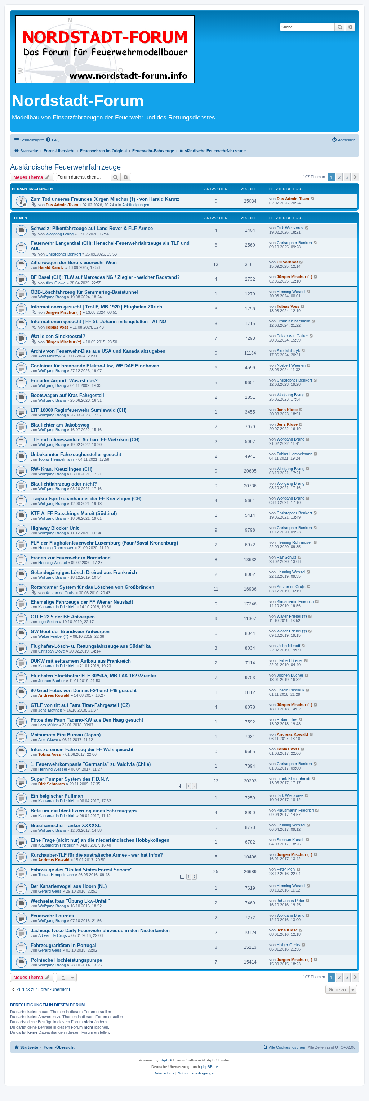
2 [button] (339, 177)
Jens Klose (287, 409)
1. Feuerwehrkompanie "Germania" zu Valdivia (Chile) (91, 764)
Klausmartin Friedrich (56, 607)
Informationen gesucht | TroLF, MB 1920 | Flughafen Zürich (96, 307)
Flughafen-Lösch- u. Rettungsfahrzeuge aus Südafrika (91, 646)
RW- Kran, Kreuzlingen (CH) (61, 469)
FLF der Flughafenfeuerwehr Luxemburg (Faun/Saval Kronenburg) (104, 543)
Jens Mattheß (50, 710)
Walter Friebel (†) (292, 616)
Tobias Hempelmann (56, 459)
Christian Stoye (51, 651)
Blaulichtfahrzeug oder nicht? (64, 484)
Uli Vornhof (287, 262)
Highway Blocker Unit (55, 528)
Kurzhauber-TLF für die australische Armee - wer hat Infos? (97, 855)
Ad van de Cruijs (60, 593)
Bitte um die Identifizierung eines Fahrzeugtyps (84, 810)
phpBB (165, 1060)
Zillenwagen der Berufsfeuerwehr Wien (74, 262)
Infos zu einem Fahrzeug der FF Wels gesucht (82, 749)
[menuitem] (52, 140)
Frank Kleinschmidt (293, 321)
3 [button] (347, 177)
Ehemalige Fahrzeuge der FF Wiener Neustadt (82, 602)
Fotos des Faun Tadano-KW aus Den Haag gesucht (87, 720)
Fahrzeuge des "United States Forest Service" (81, 869)
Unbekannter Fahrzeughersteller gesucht (76, 454)
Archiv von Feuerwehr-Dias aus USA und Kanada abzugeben (98, 351)
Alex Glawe (56, 283)
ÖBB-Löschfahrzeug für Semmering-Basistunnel (84, 292)
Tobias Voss (288, 306)
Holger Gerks (289, 945)
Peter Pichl (286, 869)
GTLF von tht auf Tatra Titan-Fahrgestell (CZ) (80, 705)
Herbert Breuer (290, 660)
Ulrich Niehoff (288, 646)
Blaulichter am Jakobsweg (60, 425)
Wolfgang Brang (60, 234)
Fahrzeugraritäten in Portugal (63, 945)
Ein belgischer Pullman (57, 796)
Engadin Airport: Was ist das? (64, 380)
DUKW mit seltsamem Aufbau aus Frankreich (81, 661)
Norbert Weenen (291, 365)
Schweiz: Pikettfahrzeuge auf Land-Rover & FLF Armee (92, 228)
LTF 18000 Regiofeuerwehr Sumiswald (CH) (78, 410)
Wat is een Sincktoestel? (58, 336)
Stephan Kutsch (290, 840)
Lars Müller (48, 725)
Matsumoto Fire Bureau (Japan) (66, 734)
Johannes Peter (290, 900)
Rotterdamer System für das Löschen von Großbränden (92, 587)
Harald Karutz (51, 267)
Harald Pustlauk (290, 690)
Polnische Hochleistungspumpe (66, 960)
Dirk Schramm (51, 784)
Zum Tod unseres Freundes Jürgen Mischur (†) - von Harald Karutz (105, 199)
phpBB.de (209, 1067)
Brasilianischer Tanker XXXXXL (66, 825)
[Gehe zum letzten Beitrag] (312, 199)
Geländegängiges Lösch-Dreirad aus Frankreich (84, 572)
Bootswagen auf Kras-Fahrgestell (67, 395)
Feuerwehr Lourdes (52, 916)
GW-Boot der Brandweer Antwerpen (70, 631)
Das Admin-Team (62, 205)
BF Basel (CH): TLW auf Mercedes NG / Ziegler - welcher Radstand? (105, 277)
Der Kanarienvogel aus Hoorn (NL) (69, 886)
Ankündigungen (135, 205)
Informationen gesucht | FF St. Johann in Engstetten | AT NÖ (98, 321)
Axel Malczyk (50, 356)
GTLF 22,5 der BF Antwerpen (63, 616)
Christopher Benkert (63, 254)
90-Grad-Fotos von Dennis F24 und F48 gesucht (84, 690)
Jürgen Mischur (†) (294, 277)
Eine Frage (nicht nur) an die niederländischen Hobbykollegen (100, 840)
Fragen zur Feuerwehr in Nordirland (71, 557)
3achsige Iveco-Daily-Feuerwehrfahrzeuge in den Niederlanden (100, 930)
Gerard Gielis (50, 891)
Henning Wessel (291, 291)
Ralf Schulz (287, 557)
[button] (355, 177)
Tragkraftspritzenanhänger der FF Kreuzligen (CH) (86, 498)
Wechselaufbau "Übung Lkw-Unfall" (70, 901)
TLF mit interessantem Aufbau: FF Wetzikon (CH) (85, 439)
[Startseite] (105, 50)
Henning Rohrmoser (56, 548)
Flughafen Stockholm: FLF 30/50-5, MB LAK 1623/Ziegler (93, 675)
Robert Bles (287, 719)
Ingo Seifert (48, 621)
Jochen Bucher (51, 680)
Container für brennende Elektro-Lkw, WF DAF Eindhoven (95, 366)
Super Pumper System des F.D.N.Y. (70, 779)
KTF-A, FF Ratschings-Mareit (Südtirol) (74, 513)
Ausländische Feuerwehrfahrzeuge (65, 167)
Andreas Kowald (54, 695)
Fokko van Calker (292, 336)
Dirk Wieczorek (290, 228)
